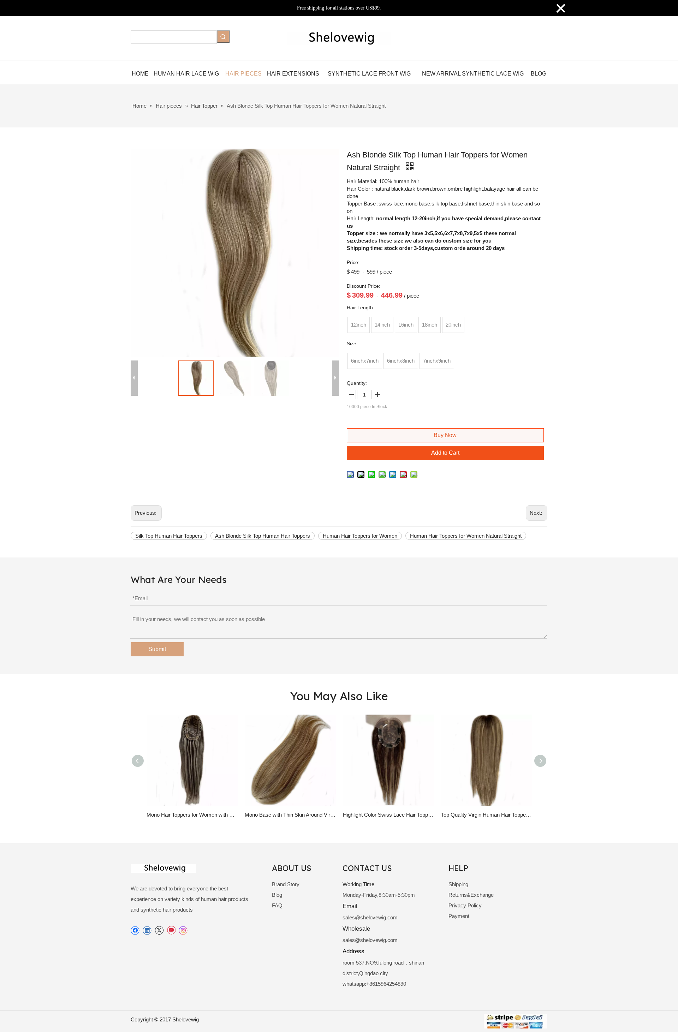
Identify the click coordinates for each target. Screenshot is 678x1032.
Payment (458, 916)
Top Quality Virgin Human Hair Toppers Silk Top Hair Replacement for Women (486, 815)
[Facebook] (135, 930)
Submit (157, 649)
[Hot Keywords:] (223, 36)
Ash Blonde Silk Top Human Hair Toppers (262, 536)
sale (347, 917)
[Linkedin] (147, 930)
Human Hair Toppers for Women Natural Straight (466, 536)
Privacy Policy (465, 905)
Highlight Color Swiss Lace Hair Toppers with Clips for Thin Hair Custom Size (388, 815)
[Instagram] (183, 930)
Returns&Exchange (471, 895)
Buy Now (445, 435)
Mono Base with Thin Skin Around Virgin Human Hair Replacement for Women (290, 815)
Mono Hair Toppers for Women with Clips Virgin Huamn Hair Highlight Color (192, 815)
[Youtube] (171, 930)
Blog (277, 895)
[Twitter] (159, 930)
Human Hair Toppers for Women (360, 536)
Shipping (458, 884)
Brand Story (285, 884)
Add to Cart (445, 453)
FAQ (277, 905)
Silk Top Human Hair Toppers (168, 536)
